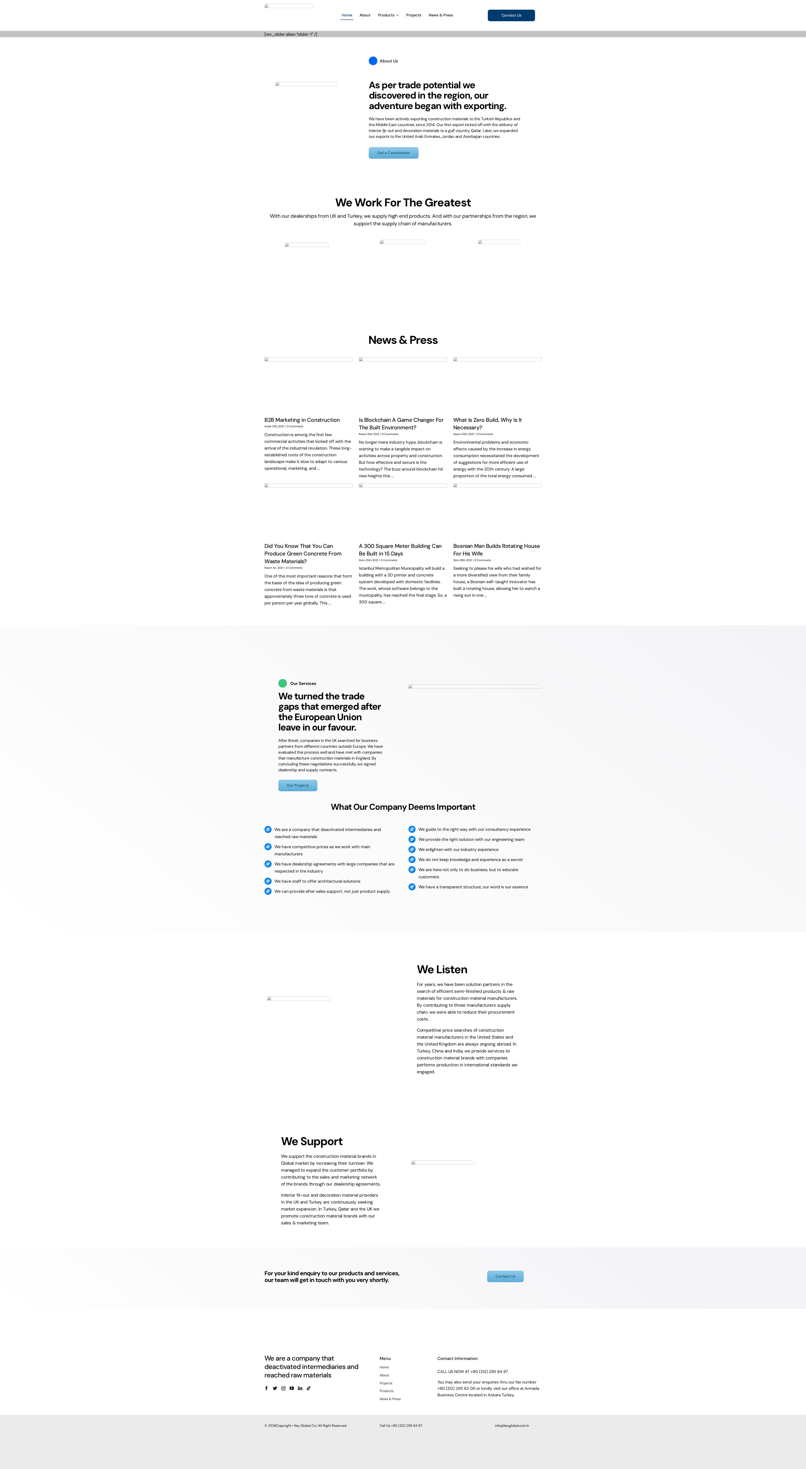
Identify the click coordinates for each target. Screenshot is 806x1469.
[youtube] (292, 1388)
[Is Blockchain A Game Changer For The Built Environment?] (403, 385)
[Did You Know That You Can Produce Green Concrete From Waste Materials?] (308, 511)
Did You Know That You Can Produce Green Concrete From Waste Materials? (303, 553)
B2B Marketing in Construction (302, 419)
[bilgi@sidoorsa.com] (307, 245)
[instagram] (283, 1388)
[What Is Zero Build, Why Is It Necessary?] (497, 385)
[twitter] (275, 1388)
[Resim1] (403, 242)
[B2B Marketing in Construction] (308, 385)
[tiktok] (308, 1388)
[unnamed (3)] (499, 242)
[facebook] (266, 1388)
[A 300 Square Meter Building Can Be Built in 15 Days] (403, 511)
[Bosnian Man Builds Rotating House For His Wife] (497, 511)
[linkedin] (300, 1388)
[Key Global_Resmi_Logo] (288, 6)
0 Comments (295, 426)
